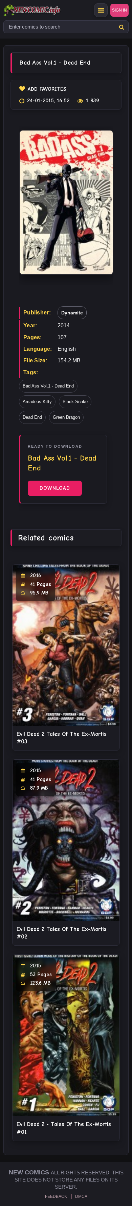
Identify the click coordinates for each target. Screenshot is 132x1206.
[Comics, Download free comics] (44, 10)
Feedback (56, 1196)
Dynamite (72, 312)
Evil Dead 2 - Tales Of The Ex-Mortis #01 (64, 1128)
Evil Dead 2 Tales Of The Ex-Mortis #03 (62, 738)
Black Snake (75, 401)
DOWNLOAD (55, 488)
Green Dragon (66, 417)
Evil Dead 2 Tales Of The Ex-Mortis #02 (62, 933)
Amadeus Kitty (37, 401)
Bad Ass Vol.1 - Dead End (48, 386)
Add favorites (47, 89)
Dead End (32, 417)
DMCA (81, 1196)
